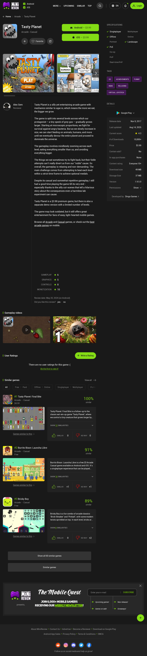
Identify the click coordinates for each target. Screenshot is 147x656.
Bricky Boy (21, 498)
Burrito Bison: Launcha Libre (30, 447)
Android (82, 27)
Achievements (122, 79)
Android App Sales (52, 634)
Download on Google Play (104, 629)
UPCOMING (69, 5)
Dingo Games (131, 196)
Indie (111, 86)
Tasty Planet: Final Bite (27, 396)
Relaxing (122, 86)
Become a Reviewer (81, 629)
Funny (137, 79)
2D (110, 79)
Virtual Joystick (116, 92)
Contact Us (55, 629)
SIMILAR (81, 5)
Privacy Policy (69, 634)
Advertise (66, 629)
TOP (90, 5)
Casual (33, 31)
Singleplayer (115, 31)
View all (88, 380)
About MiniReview (39, 629)
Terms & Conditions (86, 634)
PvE (111, 47)
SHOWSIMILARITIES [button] (59, 425)
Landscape (133, 41)
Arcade (25, 31)
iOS (82, 37)
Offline (113, 36)
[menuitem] (57, 6)
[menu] (73, 5)
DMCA (101, 634)
